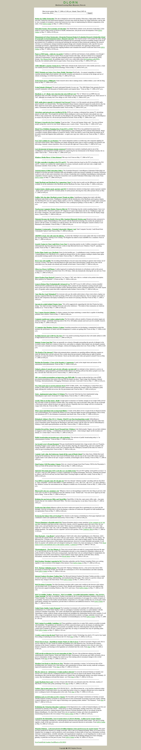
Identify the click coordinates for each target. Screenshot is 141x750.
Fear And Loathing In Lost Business (47, 141)
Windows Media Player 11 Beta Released (48, 157)
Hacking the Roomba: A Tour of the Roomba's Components (54, 362)
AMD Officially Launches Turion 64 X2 (48, 66)
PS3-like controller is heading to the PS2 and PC (50, 162)
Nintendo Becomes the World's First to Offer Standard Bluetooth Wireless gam (60, 219)
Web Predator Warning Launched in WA (48, 561)
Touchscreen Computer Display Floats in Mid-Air (51, 209)
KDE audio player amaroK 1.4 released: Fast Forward (52, 102)
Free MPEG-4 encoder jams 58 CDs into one (49, 481)
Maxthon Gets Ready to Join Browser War (49, 663)
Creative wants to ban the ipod (45, 635)
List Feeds (38, 742)
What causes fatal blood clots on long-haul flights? (51, 411)
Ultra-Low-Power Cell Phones (45, 269)
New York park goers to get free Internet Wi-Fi (50, 386)
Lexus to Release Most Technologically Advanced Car (52, 284)
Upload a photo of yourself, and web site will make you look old (55, 369)
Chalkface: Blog (88, 529)
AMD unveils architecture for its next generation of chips (53, 653)
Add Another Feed (48, 742)
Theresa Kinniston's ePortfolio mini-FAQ (48, 522)
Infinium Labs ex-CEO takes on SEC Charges (50, 697)
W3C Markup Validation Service (45, 568)
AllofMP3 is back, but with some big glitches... (50, 236)
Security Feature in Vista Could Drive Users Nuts (51, 244)
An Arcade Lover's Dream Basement (47, 444)
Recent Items (66, 556)
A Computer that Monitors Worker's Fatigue (49, 327)
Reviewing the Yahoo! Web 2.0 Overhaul (48, 516)
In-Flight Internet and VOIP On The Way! (49, 336)
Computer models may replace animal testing (49, 319)
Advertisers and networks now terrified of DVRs (51, 112)
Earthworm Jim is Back (43, 507)
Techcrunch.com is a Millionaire (45, 80)
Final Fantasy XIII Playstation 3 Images (48, 464)
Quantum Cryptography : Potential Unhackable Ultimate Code (55, 229)
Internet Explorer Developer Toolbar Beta (48, 576)
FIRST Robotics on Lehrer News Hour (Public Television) (54, 72)
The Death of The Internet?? (44, 352)
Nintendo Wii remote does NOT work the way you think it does (55, 471)
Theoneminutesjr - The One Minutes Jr (48, 549)
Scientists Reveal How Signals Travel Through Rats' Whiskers (55, 429)
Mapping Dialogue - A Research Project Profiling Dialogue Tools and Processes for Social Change (66, 729)
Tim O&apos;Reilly (46, 59)
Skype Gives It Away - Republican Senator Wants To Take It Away (56, 641)
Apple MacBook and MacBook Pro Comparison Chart (53, 182)
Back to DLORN (60, 742)
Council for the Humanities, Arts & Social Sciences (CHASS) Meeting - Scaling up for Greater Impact (68, 718)
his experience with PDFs (91, 59)
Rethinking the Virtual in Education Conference (50, 707)
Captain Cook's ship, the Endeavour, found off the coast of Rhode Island (58, 454)
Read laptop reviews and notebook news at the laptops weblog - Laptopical (70, 543)
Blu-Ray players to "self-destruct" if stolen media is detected (54, 672)
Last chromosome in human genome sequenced (50, 149)
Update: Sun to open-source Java (46, 688)
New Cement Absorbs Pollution (45, 312)
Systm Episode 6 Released (43, 87)
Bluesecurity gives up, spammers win (47, 491)
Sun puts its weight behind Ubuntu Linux (48, 304)
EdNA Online (47, 24)
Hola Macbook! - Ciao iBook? (45, 536)
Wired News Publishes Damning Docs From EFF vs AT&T (54, 129)
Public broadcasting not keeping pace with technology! (52, 437)
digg (71, 637)
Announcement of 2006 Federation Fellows (49, 170)
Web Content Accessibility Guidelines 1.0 (48, 623)
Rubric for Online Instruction (44, 18)
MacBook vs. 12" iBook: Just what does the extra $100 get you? (55, 94)
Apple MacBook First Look (44, 682)
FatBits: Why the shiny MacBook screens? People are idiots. (54, 197)
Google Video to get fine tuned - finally (47, 400)
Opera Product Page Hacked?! (45, 277)
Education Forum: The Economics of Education (50, 28)
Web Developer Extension (43, 584)
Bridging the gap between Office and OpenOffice (51, 499)
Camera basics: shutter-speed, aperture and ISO (50, 189)
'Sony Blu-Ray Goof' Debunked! (45, 294)
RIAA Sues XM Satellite (43, 261)
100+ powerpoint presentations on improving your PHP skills (55, 377)
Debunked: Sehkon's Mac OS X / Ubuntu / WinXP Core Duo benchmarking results (62, 419)
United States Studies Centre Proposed (47, 608)
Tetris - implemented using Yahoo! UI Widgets (50, 394)
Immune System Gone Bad (43, 342)
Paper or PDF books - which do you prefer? (49, 54)
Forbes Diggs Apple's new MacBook (47, 252)
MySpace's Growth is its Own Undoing (47, 122)
